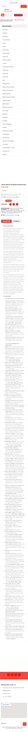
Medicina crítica (6, 83)
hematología (17, 210)
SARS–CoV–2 (16, 212)
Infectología (5, 76)
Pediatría (5, 127)
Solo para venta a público (8, 141)
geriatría (11, 210)
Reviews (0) (16, 221)
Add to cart (8, 200)
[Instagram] (15, 674)
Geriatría (4, 63)
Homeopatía (5, 73)
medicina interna (12, 211)
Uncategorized (6, 151)
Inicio (4, 80)
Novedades (5, 117)
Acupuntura (5, 29)
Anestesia (5, 33)
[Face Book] (8, 674)
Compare (17, 201)
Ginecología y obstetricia (8, 66)
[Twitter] (12, 674)
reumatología (9, 212)
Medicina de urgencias (8, 90)
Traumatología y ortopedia (9, 147)
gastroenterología (5, 210)
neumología (19, 211)
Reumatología (6, 134)
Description (6, 221)
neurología (3, 212)
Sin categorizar (6, 137)
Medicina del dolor (7, 93)
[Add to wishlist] (14, 201)
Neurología (5, 114)
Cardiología (5, 36)
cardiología (9, 209)
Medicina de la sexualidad (8, 87)
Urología (4, 154)
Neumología (5, 110)
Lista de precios (18, 15)
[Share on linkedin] (17, 204)
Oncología (5, 120)
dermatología (16, 209)
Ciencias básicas (6, 39)
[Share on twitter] (13, 204)
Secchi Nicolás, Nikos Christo (11, 215)
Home (1, 20)
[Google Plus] (19, 674)
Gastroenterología (7, 60)
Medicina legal (6, 103)
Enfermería (5, 56)
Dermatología (6, 49)
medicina (22, 210)
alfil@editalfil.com (7, 690)
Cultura (4, 46)
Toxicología (5, 144)
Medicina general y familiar (9, 97)
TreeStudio (19, 728)
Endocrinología (6, 53)
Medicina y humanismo (8, 107)
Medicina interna (8, 20)
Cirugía (4, 43)
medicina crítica (4, 211)
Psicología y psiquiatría (8, 130)
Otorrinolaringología (7, 124)
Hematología (5, 70)
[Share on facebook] (10, 204)
